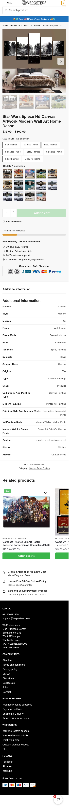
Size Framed (11, 144)
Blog (4, 749)
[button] (13, 211)
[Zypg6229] (41, 185)
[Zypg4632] (7, 185)
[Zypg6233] (52, 185)
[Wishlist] (45, 492)
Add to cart (42, 213)
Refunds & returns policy (15, 718)
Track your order (11, 740)
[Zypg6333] (30, 196)
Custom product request (15, 744)
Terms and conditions (13, 664)
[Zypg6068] (30, 185)
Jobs (5, 687)
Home (5, 26)
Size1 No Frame (13, 152)
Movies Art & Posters (32, 26)
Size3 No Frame (32, 159)
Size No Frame (30, 144)
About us (7, 660)
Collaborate (8, 682)
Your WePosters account (15, 730)
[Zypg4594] (30, 174)
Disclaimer (8, 678)
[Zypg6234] (7, 196)
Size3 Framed (11, 159)
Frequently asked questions (17, 704)
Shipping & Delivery (13, 713)
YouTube (7, 770)
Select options (26, 555)
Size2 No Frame (54, 152)
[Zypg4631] (52, 174)
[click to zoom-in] (34, 61)
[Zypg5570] (19, 185)
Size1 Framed (50, 144)
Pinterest (7, 766)
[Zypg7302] (41, 196)
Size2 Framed (33, 152)
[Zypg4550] (7, 174)
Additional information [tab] (16, 289)
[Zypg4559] (19, 174)
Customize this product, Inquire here (25, 259)
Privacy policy (10, 669)
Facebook (7, 761)
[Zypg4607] (41, 174)
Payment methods (12, 709)
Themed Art (15, 26)
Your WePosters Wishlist (15, 735)
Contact (6, 691)
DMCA (6, 673)
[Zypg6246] (19, 196)
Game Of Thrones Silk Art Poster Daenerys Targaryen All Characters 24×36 (26, 543)
